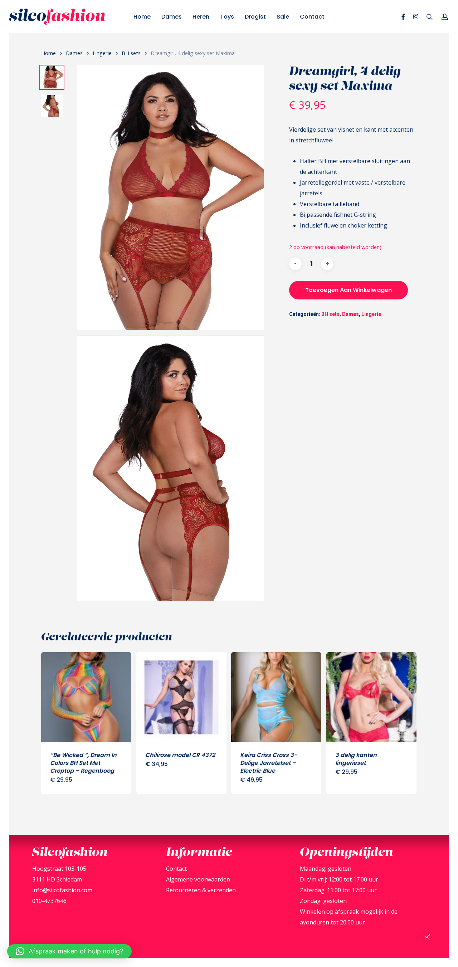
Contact (176, 869)
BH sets (131, 53)
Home (48, 53)
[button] (69, 951)
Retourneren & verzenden (201, 890)
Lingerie (102, 53)
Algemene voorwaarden (198, 879)
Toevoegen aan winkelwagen (348, 290)
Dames (74, 53)
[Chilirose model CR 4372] (181, 697)
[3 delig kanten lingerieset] (371, 697)
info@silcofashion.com (62, 890)
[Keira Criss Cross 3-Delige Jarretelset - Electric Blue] (276, 697)
